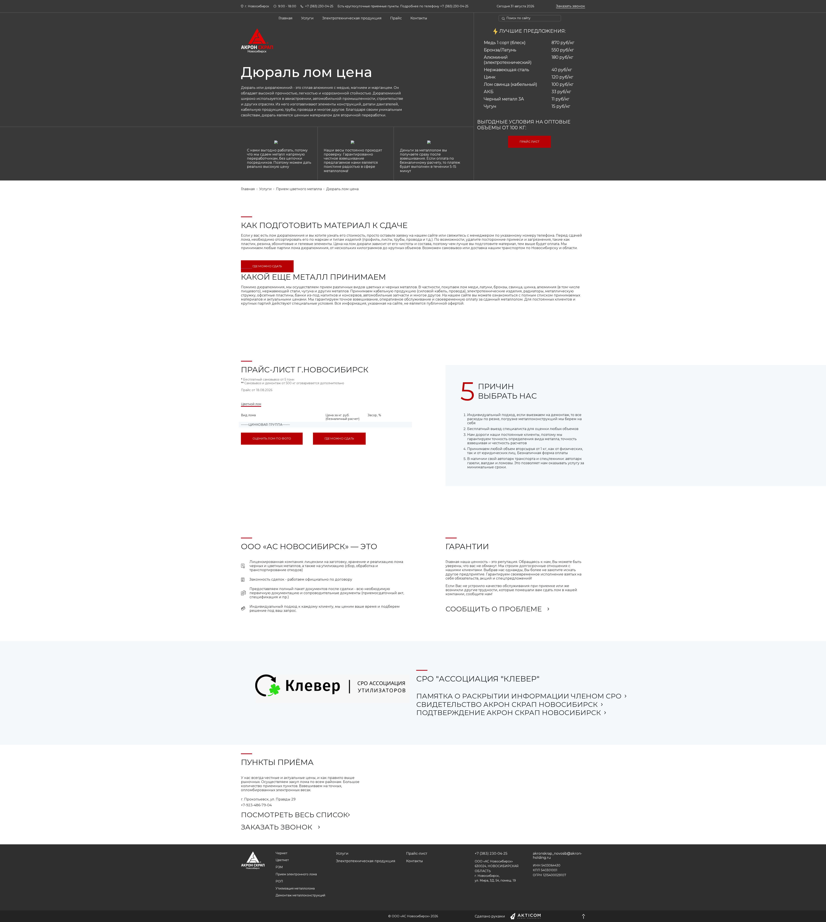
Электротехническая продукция (352, 18)
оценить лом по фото (272, 438)
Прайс (396, 18)
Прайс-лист (416, 853)
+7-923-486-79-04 (256, 805)
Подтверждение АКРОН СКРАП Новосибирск (508, 713)
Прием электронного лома (296, 874)
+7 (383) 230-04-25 (454, 6)
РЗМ (279, 867)
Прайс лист (529, 141)
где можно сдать (267, 266)
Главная (286, 18)
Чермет (281, 853)
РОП (279, 881)
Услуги (307, 18)
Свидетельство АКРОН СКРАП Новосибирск (507, 704)
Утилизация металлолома (295, 888)
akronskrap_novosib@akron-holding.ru (557, 855)
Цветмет (282, 860)
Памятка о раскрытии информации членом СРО (518, 696)
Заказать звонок (570, 6)
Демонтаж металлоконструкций (300, 895)
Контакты (418, 18)
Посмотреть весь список (294, 815)
